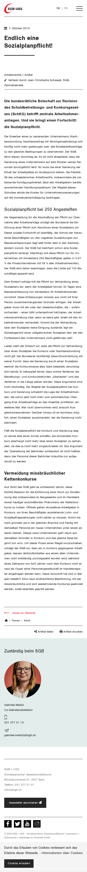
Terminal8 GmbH (41, 837)
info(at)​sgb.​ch (13, 789)
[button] (37, 633)
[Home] (6, 620)
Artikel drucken (73, 631)
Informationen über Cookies (62, 853)
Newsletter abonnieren (24, 802)
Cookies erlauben (19, 863)
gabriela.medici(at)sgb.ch (20, 735)
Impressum (71, 834)
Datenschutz (10, 837)
